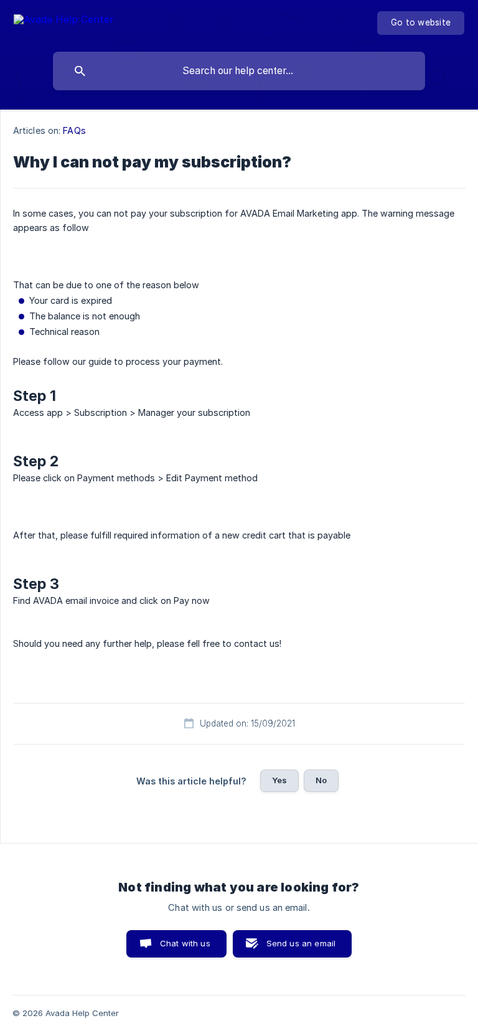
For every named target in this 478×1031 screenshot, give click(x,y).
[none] (64, 21)
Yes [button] (279, 780)
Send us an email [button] (300, 943)
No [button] (321, 780)
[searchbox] (239, 71)
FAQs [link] (74, 130)
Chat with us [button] (185, 943)
